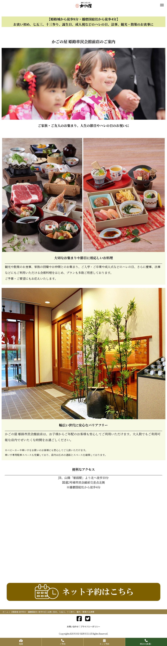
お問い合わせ (73, 626)
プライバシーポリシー (90, 626)
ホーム (5, 611)
